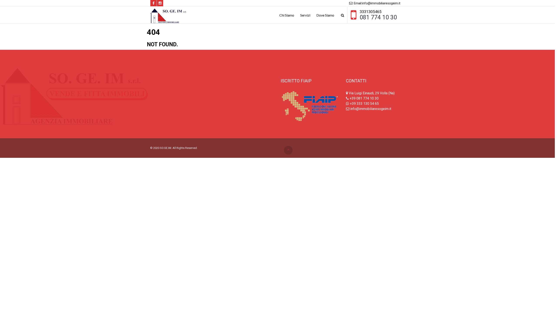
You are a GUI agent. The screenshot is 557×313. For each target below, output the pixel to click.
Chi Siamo (286, 15)
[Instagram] (160, 3)
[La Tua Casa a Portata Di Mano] (169, 15)
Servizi (305, 15)
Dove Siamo (325, 15)
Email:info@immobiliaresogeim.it (376, 3)
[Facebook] (153, 3)
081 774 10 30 (378, 17)
